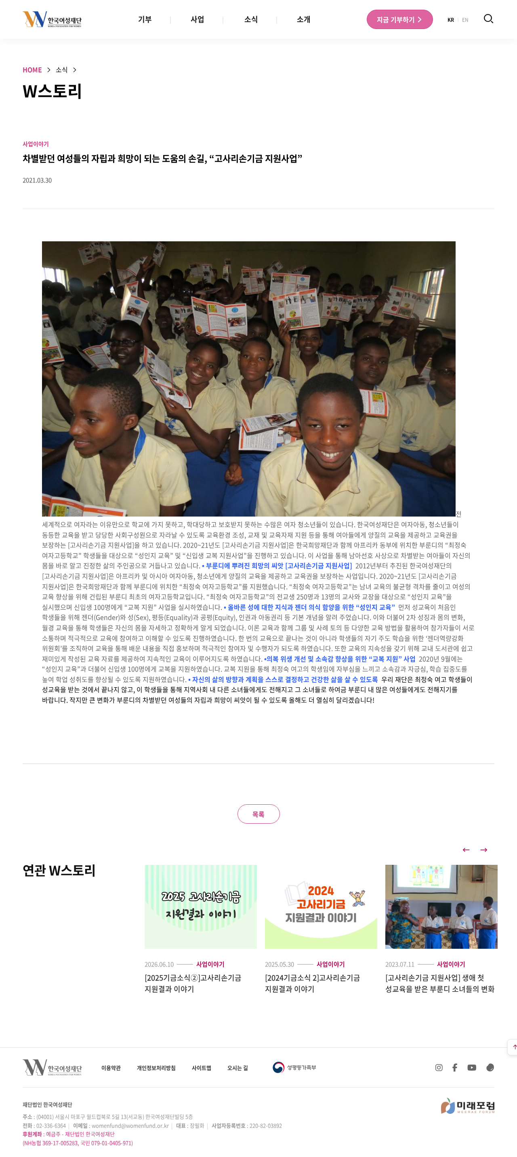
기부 (145, 19)
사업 (197, 19)
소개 (304, 19)
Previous (466, 850)
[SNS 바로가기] (490, 1067)
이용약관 (111, 1067)
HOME (32, 69)
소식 (251, 19)
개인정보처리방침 (156, 1067)
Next (484, 850)
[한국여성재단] (52, 19)
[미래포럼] (467, 1106)
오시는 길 (237, 1067)
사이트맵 (201, 1067)
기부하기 (396, 19)
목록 (258, 814)
